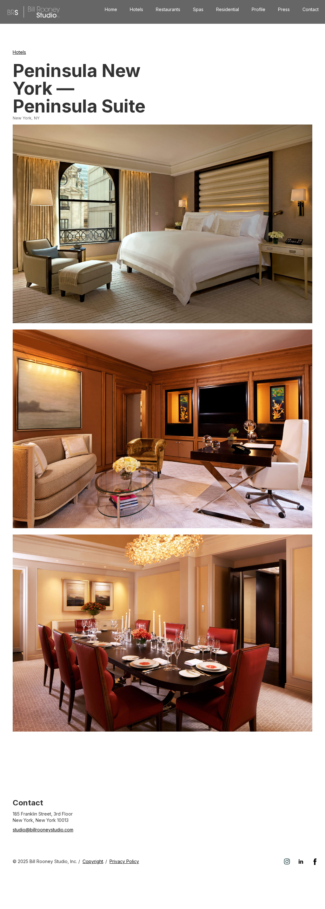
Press (284, 9)
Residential (227, 9)
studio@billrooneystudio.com (43, 829)
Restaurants (168, 9)
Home (111, 9)
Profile (258, 9)
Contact (310, 9)
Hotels (136, 9)
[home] (33, 12)
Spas (198, 9)
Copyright (93, 861)
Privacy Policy (124, 861)
